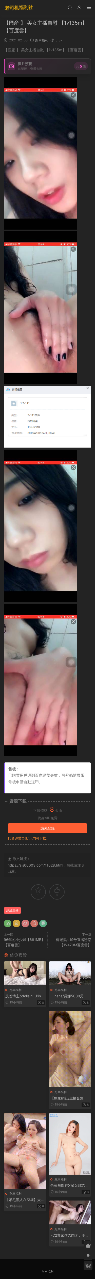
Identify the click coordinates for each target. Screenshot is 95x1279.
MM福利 (47, 1271)
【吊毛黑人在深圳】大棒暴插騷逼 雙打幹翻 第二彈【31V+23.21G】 (24, 1199)
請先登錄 (48, 828)
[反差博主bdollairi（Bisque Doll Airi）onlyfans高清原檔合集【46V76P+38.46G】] (25, 973)
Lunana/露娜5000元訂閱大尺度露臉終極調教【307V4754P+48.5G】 (68, 996)
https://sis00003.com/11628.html (35, 865)
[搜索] (69, 7)
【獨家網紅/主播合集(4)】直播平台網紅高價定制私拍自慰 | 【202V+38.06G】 (69, 1098)
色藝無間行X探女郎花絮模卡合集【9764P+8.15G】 (69, 1185)
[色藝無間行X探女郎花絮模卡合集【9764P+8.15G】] (70, 1143)
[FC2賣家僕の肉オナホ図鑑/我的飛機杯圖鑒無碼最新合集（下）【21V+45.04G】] (70, 1212)
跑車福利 (41, 40)
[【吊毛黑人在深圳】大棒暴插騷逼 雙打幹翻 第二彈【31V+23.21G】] (25, 1151)
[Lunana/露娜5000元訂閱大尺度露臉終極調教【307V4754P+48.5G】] (70, 973)
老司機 (19, 7)
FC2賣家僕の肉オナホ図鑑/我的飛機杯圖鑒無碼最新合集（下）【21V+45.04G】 (69, 1235)
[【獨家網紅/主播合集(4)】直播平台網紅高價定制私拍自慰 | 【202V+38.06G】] (70, 1049)
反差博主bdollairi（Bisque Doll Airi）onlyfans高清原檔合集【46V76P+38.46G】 (24, 996)
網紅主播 (12, 910)
